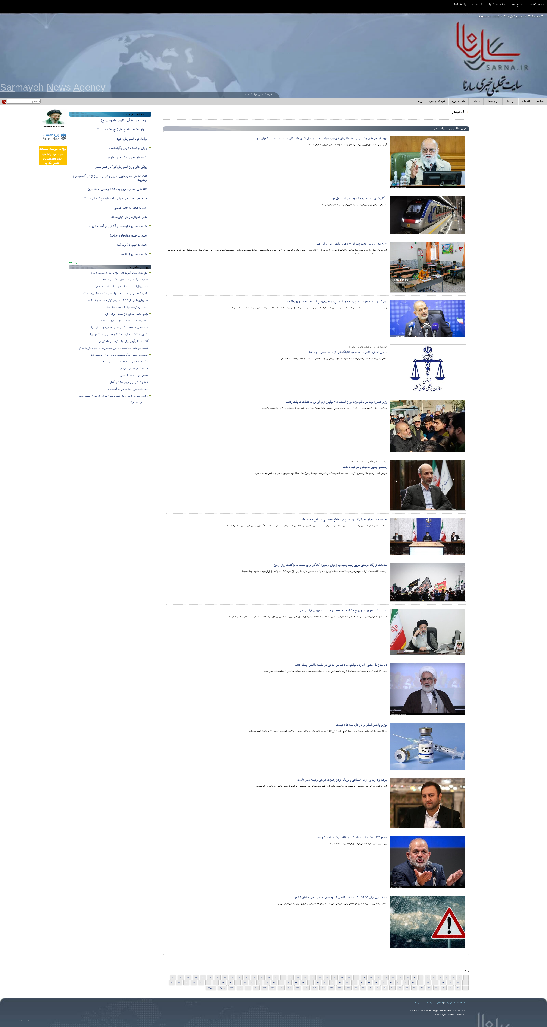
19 (342, 977)
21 (327, 977)
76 (223, 982)
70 (267, 982)
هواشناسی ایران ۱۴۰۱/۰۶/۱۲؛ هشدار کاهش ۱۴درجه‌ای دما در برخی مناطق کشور (341, 897)
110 (264, 987)
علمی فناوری (458, 101)
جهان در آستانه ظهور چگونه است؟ (127, 148)
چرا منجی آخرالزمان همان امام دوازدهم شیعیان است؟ (115, 198)
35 (225, 977)
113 (240, 987)
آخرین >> (211, 987)
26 (290, 977)
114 (231, 987)
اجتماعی (475, 101)
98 (363, 987)
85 (458, 987)
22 (320, 977)
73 (245, 982)
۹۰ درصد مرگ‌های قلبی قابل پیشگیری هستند (125, 280)
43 (465, 982)
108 (281, 987)
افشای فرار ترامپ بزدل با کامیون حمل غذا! (127, 307)
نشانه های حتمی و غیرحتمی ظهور (127, 157)
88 (436, 987)
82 (179, 982)
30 (261, 977)
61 (332, 982)
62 (325, 982)
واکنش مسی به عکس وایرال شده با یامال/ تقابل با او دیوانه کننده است (113, 396)
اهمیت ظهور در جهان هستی (130, 207)
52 (398, 982)
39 (196, 977)
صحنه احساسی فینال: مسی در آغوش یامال (127, 389)
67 (289, 982)
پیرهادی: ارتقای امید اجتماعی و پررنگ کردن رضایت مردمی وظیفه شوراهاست (342, 780)
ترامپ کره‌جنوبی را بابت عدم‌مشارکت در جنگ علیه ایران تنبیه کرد (115, 293)
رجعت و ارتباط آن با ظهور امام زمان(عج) (124, 120)
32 (247, 977)
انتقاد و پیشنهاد (497, 4)
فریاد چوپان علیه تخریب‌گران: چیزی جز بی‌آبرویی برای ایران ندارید (115, 327)
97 (370, 987)
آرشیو (75, 262)
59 (347, 982)
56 (369, 982)
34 (232, 977)
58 (354, 982)
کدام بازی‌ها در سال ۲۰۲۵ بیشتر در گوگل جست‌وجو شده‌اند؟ (118, 300)
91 (414, 987)
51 (405, 982)
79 (201, 982)
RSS (70, 262)
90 (422, 987)
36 (217, 977)
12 (393, 977)
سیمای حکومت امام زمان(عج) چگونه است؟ (122, 129)
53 (391, 982)
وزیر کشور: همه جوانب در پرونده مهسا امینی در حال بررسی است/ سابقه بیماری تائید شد (335, 301)
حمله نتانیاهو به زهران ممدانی (133, 368)
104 (314, 987)
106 (297, 987)
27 (283, 977)
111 (256, 987)
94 (392, 987)
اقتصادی (525, 101)
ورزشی (419, 101)
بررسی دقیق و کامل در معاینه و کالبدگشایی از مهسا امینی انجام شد (347, 352)
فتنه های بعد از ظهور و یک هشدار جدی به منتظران (117, 189)
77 (215, 982)
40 (188, 977)
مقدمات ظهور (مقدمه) (134, 254)
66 (296, 982)
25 (298, 977)
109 (272, 987)
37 (210, 977)
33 (239, 977)
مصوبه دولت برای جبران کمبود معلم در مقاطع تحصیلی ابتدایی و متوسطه (344, 519)
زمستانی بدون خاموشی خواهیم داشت (365, 467)
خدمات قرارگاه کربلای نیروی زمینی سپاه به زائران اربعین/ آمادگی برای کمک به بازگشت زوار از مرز (330, 565)
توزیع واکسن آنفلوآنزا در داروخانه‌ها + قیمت (361, 725)
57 (362, 982)
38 (203, 977)
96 (378, 987)
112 (248, 987)
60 (340, 982)
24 (305, 977)
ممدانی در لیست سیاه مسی (134, 375)
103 (323, 987)
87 (443, 987)
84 (465, 987)
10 (408, 977)
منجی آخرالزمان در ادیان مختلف (128, 217)
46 (443, 982)
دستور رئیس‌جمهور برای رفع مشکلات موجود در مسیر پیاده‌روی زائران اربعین (343, 610)
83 (172, 982)
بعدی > (222, 987)
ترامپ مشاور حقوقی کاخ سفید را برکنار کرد (126, 314)
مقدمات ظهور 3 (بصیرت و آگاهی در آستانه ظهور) (118, 226)
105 (306, 987)
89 (429, 987)
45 (450, 982)
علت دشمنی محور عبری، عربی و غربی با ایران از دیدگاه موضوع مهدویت (110, 178)
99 (356, 987)
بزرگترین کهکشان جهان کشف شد (258, 94)
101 (339, 987)
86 (451, 987)
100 (348, 987)
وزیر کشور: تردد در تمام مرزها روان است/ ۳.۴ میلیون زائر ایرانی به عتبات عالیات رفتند (336, 402)
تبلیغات (477, 4)
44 (458, 982)
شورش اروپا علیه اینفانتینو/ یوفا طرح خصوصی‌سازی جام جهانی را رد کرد (113, 348)
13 (386, 977)
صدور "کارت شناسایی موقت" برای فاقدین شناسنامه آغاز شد (352, 837)
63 (318, 982)
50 (413, 982)
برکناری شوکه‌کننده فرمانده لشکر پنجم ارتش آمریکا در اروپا (119, 334)
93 (400, 987)
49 (420, 982)
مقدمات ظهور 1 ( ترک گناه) (131, 245)
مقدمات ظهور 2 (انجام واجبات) (128, 235)
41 (181, 977)
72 (252, 982)
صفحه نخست (536, 4)
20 (334, 977)
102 (331, 987)
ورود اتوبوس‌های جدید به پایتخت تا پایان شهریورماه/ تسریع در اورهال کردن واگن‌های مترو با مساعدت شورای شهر (321, 138)
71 (259, 982)
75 (230, 982)
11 (400, 977)
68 (281, 982)
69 (274, 982)
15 (371, 977)
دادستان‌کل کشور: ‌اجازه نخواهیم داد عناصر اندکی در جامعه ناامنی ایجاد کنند (341, 665)
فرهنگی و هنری (437, 101)
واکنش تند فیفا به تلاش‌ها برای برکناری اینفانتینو (124, 320)
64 (311, 982)
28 (276, 977)
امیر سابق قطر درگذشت (136, 402)
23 (312, 977)
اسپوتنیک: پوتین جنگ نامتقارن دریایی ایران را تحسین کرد (119, 355)
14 (378, 977)
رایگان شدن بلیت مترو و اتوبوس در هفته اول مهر (359, 198)
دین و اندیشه (492, 101)
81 (186, 982)
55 (376, 982)
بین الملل (510, 101)
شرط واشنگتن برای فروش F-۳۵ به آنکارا (129, 382)
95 (385, 987)
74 (237, 982)
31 (254, 977)
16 (364, 977)
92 (407, 987)
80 (194, 982)
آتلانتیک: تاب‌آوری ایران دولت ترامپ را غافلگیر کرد (123, 341)
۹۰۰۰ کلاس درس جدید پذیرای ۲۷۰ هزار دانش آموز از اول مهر (351, 244)
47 (435, 982)
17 (356, 977)
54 (384, 982)
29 (269, 977)
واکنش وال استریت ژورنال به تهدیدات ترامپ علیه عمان (121, 286)
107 (289, 987)
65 (303, 982)
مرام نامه (517, 4)
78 (208, 982)
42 (173, 977)
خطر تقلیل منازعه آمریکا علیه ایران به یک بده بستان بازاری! (119, 273)
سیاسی (540, 101)
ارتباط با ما (460, 4)
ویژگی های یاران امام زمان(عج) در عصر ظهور (121, 167)
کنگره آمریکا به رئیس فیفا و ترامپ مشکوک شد (125, 361)
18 (349, 977)
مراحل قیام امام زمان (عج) (132, 139)
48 (428, 982)
